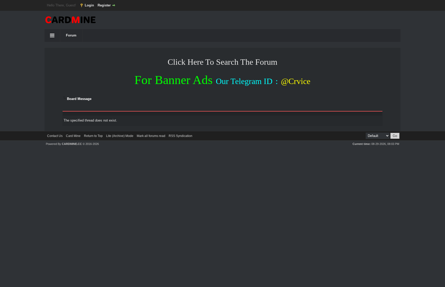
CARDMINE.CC (72, 143)
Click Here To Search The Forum (222, 62)
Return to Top (93, 136)
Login (89, 5)
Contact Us (55, 136)
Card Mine (73, 136)
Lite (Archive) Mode (119, 136)
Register (104, 5)
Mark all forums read (151, 136)
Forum (71, 35)
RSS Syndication (180, 136)
